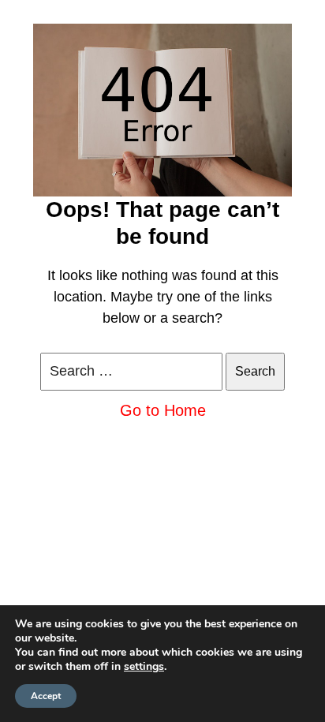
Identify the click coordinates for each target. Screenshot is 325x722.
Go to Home (163, 410)
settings (144, 667)
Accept (46, 696)
